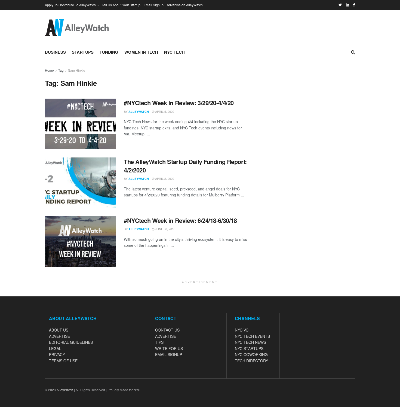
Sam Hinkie (76, 70)
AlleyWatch (138, 112)
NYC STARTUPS (249, 348)
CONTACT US (167, 330)
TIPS (159, 342)
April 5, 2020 (164, 111)
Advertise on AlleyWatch (185, 4)
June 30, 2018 (164, 229)
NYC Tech (174, 52)
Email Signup (154, 4)
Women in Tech (141, 52)
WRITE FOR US (169, 348)
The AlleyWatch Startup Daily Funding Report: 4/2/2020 (185, 165)
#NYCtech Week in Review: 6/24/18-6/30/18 (180, 220)
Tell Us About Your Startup (121, 4)
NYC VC (241, 330)
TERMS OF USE (63, 360)
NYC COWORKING (251, 354)
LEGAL (55, 348)
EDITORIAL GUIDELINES (71, 342)
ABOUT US (58, 330)
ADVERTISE (59, 336)
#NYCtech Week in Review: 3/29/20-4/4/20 (179, 102)
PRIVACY (57, 354)
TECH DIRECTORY (251, 360)
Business (55, 52)
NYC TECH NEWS (250, 342)
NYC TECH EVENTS (252, 336)
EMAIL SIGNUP (168, 354)
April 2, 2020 (164, 178)
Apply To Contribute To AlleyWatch (70, 4)
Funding (109, 52)
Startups (83, 52)
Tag (61, 70)
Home (49, 70)
